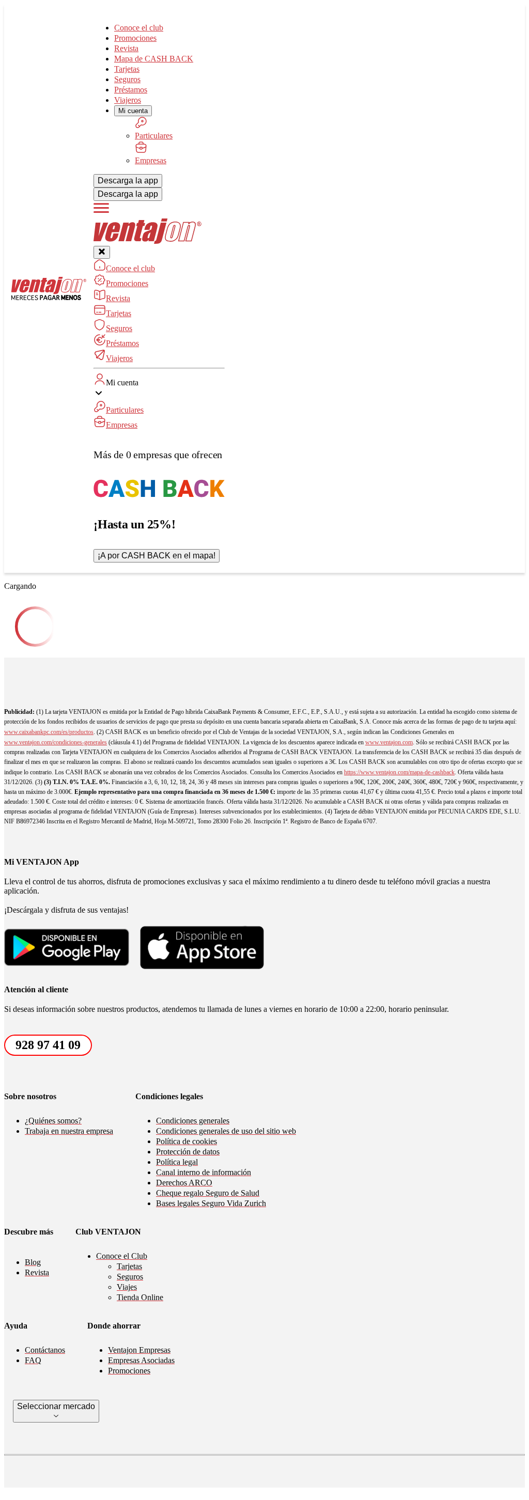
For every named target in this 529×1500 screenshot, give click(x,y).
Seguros (127, 79)
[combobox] (56, 1411)
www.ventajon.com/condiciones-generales (55, 742)
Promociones (135, 38)
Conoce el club (138, 27)
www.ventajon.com (389, 742)
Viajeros (127, 100)
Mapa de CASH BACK (153, 58)
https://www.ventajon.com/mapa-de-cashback (399, 772)
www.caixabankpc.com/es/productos (49, 732)
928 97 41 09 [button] (48, 1045)
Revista (126, 48)
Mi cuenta (133, 111)
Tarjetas (126, 69)
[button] (159, 401)
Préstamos (130, 89)
